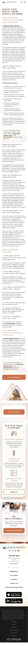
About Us (14, 492)
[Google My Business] (18, 551)
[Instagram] (9, 551)
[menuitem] (14, 621)
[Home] (9, 2)
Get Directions (14, 563)
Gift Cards (14, 575)
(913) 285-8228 (14, 555)
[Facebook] (12, 551)
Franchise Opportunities (14, 587)
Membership (14, 571)
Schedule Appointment (14, 530)
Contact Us (14, 583)
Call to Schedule (14, 377)
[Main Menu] (25, 2)
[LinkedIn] (15, 551)
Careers (14, 579)
